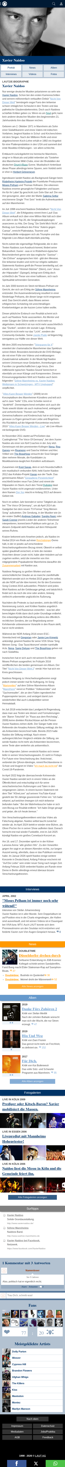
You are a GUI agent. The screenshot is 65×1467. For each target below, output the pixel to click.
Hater (40, 1331)
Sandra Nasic (49, 516)
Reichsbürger (43, 540)
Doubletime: (12, 975)
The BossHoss (22, 454)
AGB (17, 1437)
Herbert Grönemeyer (24, 172)
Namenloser (32, 1270)
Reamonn (20, 450)
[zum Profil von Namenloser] (4, 1271)
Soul (48, 113)
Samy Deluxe (22, 648)
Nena (52, 446)
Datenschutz (48, 1426)
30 (48, 975)
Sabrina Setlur (50, 196)
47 (35, 1024)
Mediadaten (17, 1431)
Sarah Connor (9, 520)
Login (61, 3)
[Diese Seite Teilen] (16, 1463)
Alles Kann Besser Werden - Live (27, 426)
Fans (14, 1331)
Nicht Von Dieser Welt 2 (21, 668)
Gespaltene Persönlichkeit (39, 478)
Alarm (24, 1287)
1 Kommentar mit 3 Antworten (26, 1262)
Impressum (17, 1426)
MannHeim (9, 689)
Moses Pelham (10, 185)
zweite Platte (40, 335)
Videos (32, 74)
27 (14, 971)
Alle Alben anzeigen (32, 1081)
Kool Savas (25, 467)
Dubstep (47, 485)
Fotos (54, 74)
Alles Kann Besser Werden (17, 394)
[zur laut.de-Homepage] (4, 3)
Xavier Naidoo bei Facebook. (23, 1240)
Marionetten (9, 685)
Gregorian (26, 637)
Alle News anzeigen (32, 986)
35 (55, 1072)
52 (55, 979)
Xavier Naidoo (13, 60)
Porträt (11, 67)
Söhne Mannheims (45, 289)
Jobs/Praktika (48, 1431)
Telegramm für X (43, 344)
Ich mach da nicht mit (46, 766)
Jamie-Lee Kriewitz (47, 637)
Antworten (33, 1287)
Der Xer (20, 492)
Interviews (11, 74)
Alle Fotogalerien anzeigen (32, 1197)
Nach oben (32, 1419)
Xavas (33, 474)
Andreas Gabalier (31, 516)
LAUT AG (40, 1456)
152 (44, 1047)
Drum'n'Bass (21, 164)
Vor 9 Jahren (32, 1277)
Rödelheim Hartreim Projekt (17, 181)
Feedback (47, 1437)
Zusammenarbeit (11, 565)
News (32, 67)
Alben (54, 67)
